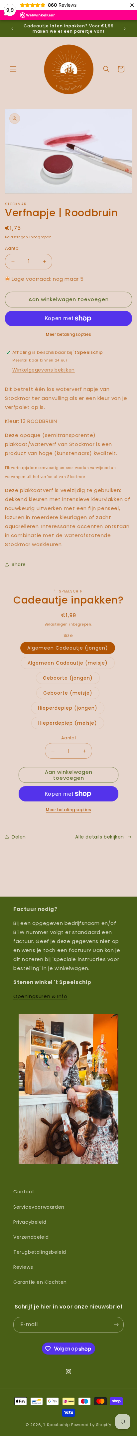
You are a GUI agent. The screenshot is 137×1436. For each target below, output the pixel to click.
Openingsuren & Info (40, 996)
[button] (13, 69)
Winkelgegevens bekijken (43, 370)
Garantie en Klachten (40, 1282)
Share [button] (19, 564)
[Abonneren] (116, 1325)
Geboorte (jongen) (68, 678)
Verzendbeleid (31, 1237)
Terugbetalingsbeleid (39, 1252)
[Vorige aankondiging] (12, 28)
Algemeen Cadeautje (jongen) (67, 648)
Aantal (12, 248)
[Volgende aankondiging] (124, 28)
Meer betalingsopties (68, 334)
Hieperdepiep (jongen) (67, 708)
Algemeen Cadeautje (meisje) (68, 663)
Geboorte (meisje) (67, 693)
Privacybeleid (30, 1222)
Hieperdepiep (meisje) (67, 723)
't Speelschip (56, 1424)
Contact (23, 1191)
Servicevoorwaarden (39, 1207)
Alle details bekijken (99, 836)
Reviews (23, 1267)
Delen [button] (19, 836)
